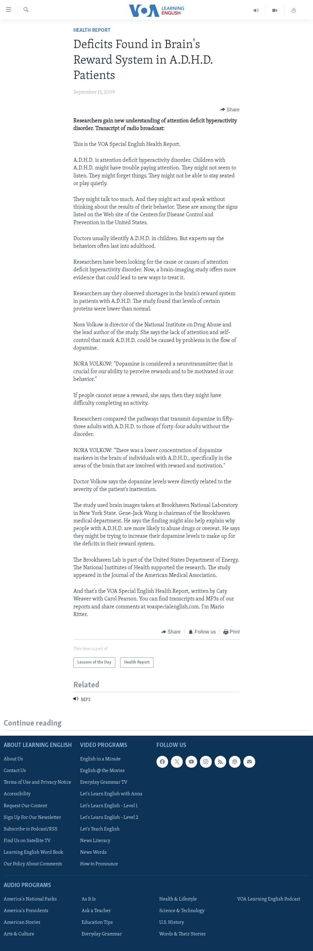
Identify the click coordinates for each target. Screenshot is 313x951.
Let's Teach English (100, 829)
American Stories (22, 922)
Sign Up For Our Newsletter (32, 817)
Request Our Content (25, 805)
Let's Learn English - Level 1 (109, 805)
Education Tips (97, 922)
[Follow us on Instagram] (206, 761)
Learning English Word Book (33, 852)
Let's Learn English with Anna (111, 794)
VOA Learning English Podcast (268, 899)
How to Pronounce (99, 863)
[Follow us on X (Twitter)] (176, 761)
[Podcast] (235, 761)
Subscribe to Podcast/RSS (30, 829)
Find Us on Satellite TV (27, 840)
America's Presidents (26, 910)
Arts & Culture (19, 934)
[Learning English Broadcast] (256, 10)
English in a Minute (100, 759)
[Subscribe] (249, 761)
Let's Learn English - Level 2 (109, 817)
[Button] (230, 110)
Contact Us (15, 770)
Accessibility (17, 794)
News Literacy (95, 840)
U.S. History (171, 922)
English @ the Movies (102, 770)
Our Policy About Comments (33, 863)
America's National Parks (30, 899)
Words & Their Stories (182, 934)
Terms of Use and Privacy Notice (37, 782)
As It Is (89, 899)
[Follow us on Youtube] (191, 761)
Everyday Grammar (102, 934)
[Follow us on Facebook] (162, 761)
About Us (13, 759)
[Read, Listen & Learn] (293, 10)
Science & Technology (181, 910)
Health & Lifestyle (178, 899)
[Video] (275, 10)
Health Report (92, 30)
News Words (93, 852)
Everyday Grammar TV (103, 782)
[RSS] (220, 761)
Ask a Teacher (96, 910)
